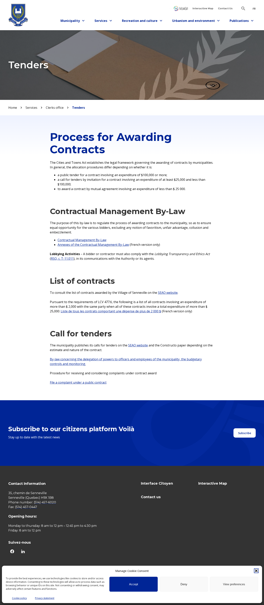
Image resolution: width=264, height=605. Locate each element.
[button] (256, 571)
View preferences (234, 584)
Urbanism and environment (193, 21)
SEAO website (138, 345)
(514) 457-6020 (45, 502)
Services (104, 21)
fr (254, 8)
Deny (184, 584)
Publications (241, 21)
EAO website (169, 293)
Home (12, 107)
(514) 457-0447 (26, 507)
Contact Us (225, 8)
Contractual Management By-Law (82, 240)
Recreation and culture (140, 21)
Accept (133, 584)
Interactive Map (202, 8)
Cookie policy (19, 598)
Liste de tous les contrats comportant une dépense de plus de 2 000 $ (111, 311)
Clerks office (55, 107)
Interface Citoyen (180, 8)
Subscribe (244, 433)
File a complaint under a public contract (78, 382)
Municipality (71, 21)
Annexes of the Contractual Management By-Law (93, 245)
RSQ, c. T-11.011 (62, 258)
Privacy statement (44, 598)
